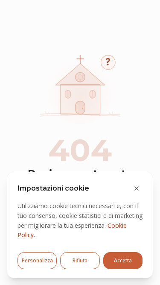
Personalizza (37, 260)
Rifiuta (80, 260)
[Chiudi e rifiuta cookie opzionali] (137, 188)
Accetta (123, 260)
